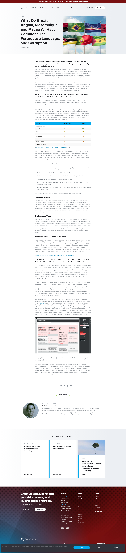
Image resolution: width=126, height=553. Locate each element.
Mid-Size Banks (64, 502)
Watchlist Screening (65, 515)
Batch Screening (81, 503)
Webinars (80, 518)
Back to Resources (63, 394)
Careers (96, 505)
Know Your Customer (65, 506)
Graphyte (91, 7)
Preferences (115, 547)
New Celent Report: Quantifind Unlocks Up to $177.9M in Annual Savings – (58, 1)
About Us (97, 496)
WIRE (96, 498)
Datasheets (80, 514)
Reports (80, 516)
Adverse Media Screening (66, 517)
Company (73, 7)
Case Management (82, 498)
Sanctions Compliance (66, 508)
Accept (81, 547)
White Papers (81, 512)
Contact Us (97, 507)
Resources (66, 7)
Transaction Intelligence (66, 510)
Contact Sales (26, 509)
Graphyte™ (41, 303)
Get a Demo (100, 7)
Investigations (64, 513)
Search (79, 496)
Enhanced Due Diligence (66, 521)
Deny (99, 547)
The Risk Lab (81, 522)
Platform (59, 7)
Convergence (98, 500)
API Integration (81, 500)
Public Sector (64, 500)
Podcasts (80, 520)
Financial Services (65, 498)
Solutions (52, 7)
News (96, 503)
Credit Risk (63, 519)
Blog (79, 509)
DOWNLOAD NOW (83, 1)
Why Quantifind (43, 7)
